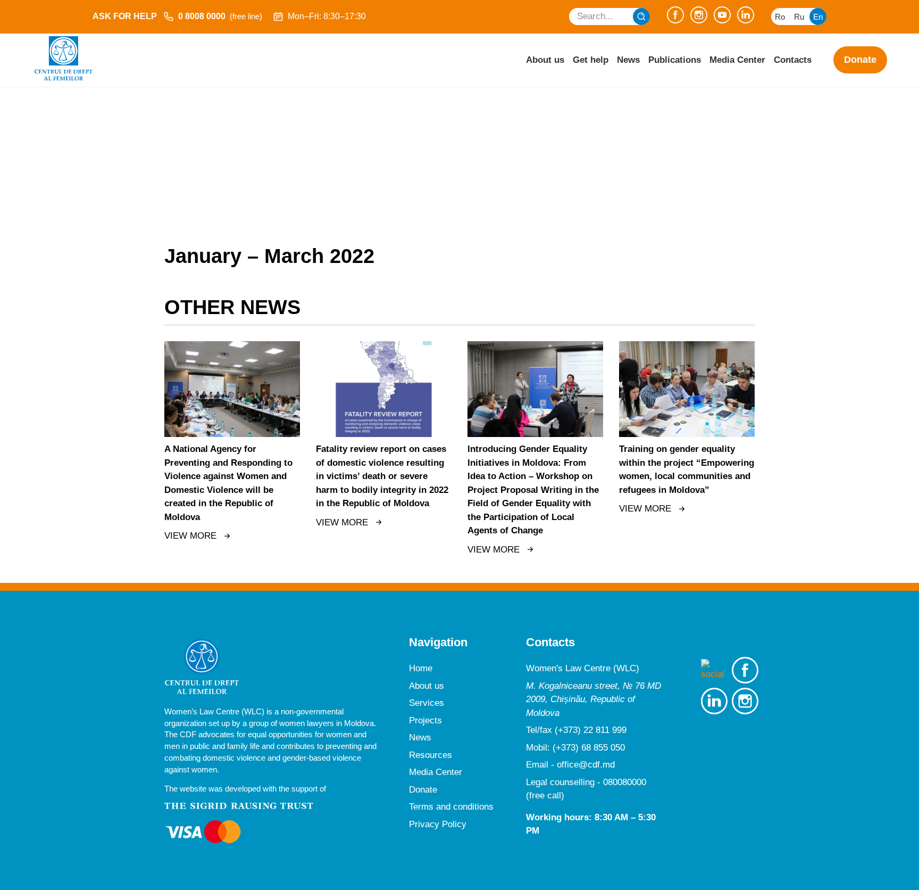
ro (780, 16)
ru (799, 16)
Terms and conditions (451, 807)
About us (545, 60)
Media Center (737, 60)
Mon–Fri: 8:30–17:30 (327, 16)
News (628, 60)
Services (426, 703)
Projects (425, 720)
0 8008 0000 (220, 16)
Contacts (793, 60)
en (818, 16)
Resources (430, 755)
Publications (674, 60)
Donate (860, 59)
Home (420, 668)
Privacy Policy (437, 824)
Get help (590, 60)
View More (190, 536)
